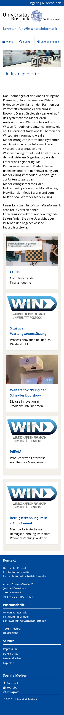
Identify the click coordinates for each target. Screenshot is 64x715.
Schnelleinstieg (50, 41)
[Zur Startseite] (32, 16)
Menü (9, 41)
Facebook (13, 683)
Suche (26, 41)
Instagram (13, 692)
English (34, 3)
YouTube (12, 687)
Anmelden (53, 3)
